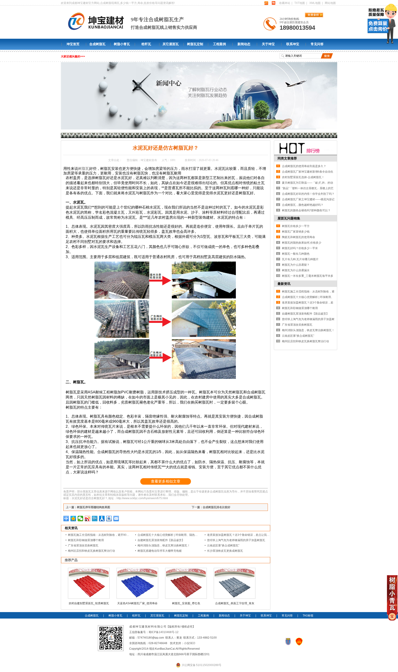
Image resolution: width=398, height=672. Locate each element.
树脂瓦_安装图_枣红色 (186, 603)
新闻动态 (243, 44)
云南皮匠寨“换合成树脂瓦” (223, 545)
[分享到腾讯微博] (95, 518)
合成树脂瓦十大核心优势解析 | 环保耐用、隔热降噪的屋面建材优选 (179, 534)
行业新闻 (114, 134)
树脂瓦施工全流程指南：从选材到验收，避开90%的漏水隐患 (105, 534)
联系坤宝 (292, 44)
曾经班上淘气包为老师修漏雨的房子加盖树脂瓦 (236, 540)
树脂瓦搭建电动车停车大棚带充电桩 (160, 550)
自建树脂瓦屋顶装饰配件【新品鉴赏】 (161, 540)
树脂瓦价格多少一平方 (296, 226)
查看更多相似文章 (165, 481)
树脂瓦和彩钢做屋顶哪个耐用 (86, 540)
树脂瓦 (83, 169)
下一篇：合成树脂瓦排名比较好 (211, 507)
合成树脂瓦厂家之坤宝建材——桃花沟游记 (308, 199)
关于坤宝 (268, 44)
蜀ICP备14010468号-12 (164, 632)
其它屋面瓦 (171, 44)
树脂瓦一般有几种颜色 (296, 253)
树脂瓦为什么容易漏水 (296, 270)
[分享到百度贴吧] (109, 518)
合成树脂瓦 (97, 44)
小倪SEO (189, 643)
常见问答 (317, 44)
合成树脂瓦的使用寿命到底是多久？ (304, 166)
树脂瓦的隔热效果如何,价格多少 (301, 242)
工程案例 (219, 44)
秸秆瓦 (146, 44)
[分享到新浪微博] (88, 518)
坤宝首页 (73, 44)
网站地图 (330, 3)
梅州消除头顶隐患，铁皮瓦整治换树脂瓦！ (164, 545)
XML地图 (315, 3)
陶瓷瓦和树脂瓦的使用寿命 (298, 237)
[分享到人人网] (102, 518)
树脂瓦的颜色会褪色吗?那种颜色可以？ (306, 210)
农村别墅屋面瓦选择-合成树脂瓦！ (303, 177)
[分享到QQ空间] (73, 518)
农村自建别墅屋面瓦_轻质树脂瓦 (89, 603)
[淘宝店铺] (273, 3)
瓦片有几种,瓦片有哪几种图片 (300, 259)
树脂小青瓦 (122, 44)
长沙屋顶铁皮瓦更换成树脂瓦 (225, 550)
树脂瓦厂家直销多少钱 (296, 231)
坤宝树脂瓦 (84, 134)
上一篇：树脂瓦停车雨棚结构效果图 (88, 507)
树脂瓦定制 (195, 44)
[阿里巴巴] (266, 3)
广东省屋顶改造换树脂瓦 (83, 545)
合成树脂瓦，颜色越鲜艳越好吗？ (302, 204)
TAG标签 (308, 615)
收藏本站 (284, 3)
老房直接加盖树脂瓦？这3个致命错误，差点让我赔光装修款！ (245, 534)
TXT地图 (299, 3)
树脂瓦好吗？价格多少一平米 (300, 248)
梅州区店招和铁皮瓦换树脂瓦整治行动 (91, 550)
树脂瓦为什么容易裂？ (296, 264)
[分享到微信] (80, 518)
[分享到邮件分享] (116, 518)
